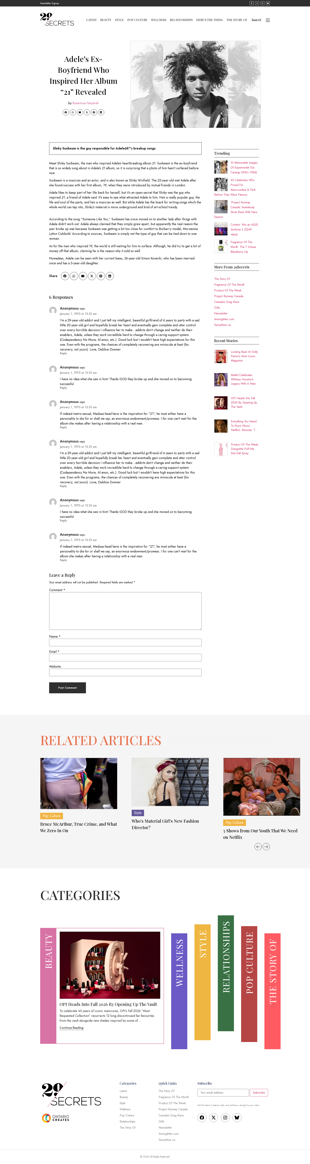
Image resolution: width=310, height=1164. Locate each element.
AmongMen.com (224, 319)
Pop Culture (137, 20)
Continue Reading (71, 1028)
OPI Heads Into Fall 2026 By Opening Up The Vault (244, 402)
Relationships (181, 20)
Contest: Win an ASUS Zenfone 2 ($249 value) (244, 229)
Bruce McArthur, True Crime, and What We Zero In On (78, 827)
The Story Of (237, 20)
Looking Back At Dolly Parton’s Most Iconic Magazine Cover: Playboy (244, 356)
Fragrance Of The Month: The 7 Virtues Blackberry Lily (243, 247)
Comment (57, 590)
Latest (91, 20)
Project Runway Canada (228, 296)
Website (55, 666)
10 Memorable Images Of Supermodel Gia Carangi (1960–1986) (244, 167)
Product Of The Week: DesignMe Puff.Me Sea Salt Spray (245, 448)
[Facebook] (202, 1117)
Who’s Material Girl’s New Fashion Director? (165, 824)
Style (119, 20)
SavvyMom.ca (222, 325)
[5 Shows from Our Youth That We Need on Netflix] (261, 787)
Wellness (158, 20)
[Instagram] (225, 1117)
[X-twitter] (213, 1117)
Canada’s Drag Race (226, 302)
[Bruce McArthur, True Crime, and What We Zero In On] (78, 783)
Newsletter (220, 313)
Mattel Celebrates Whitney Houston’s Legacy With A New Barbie (243, 379)
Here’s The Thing (209, 20)
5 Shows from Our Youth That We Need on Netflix (260, 834)
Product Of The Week (227, 290)
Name (55, 636)
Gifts (217, 308)
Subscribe (259, 1093)
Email (54, 651)
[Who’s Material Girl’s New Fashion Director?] (170, 782)
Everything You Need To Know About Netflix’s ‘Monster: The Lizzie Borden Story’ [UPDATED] (244, 425)
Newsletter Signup (49, 3)
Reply (63, 353)
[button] (66, 112)
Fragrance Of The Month (229, 285)
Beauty (105, 20)
